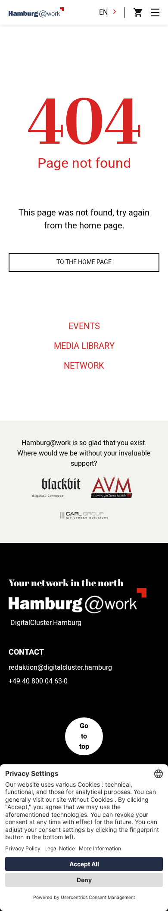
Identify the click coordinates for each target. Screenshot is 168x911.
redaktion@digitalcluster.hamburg (60, 667)
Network (84, 366)
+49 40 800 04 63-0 (38, 681)
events (84, 326)
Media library (84, 346)
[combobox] (110, 12)
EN (103, 12)
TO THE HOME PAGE (84, 262)
